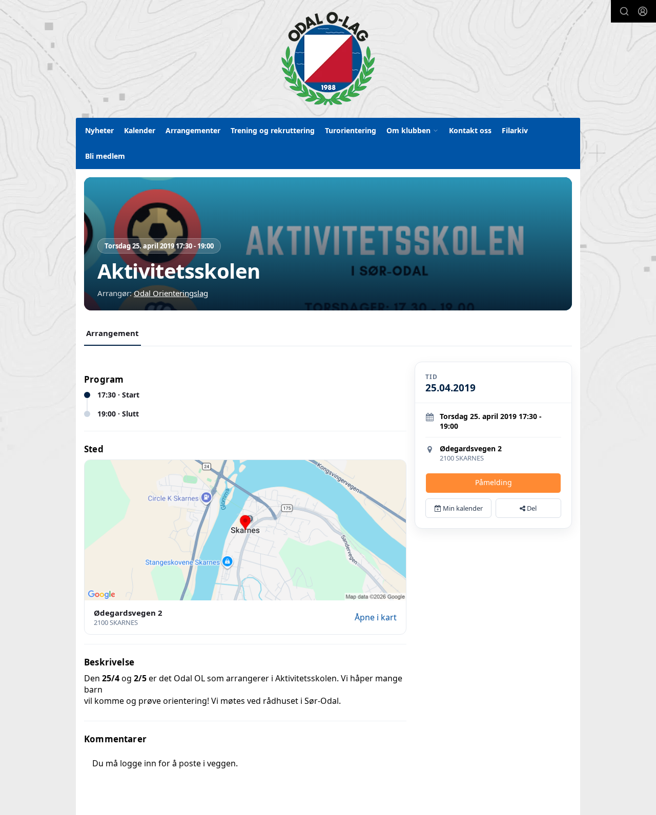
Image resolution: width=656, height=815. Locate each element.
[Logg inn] (642, 11)
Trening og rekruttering (273, 130)
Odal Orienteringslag (171, 293)
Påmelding (493, 482)
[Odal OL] (328, 58)
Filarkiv (515, 130)
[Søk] (624, 11)
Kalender (139, 130)
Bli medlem (105, 156)
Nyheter (99, 130)
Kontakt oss (470, 130)
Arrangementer (193, 130)
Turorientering (350, 130)
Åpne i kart (376, 617)
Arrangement (112, 333)
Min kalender (462, 508)
